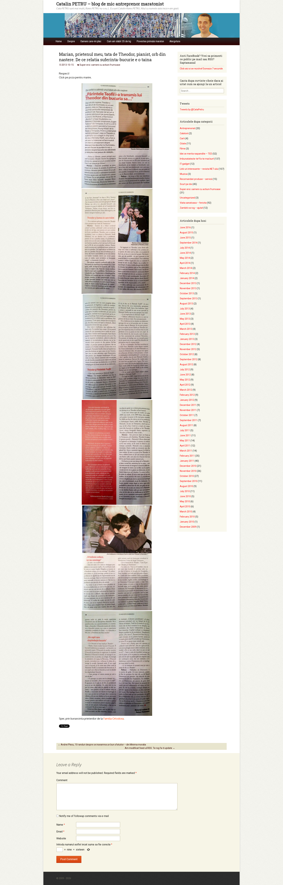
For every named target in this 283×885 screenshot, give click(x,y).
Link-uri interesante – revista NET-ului (199, 169)
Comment (61, 780)
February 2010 (187, 516)
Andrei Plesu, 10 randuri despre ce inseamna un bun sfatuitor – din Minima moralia (102, 744)
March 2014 (186, 268)
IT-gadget (185, 164)
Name (60, 824)
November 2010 (188, 471)
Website (61, 838)
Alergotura (175, 41)
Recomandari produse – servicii (196, 179)
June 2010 (185, 496)
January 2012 (187, 400)
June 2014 (185, 253)
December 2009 (188, 526)
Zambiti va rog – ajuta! (191, 208)
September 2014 (188, 242)
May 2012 (185, 379)
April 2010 (185, 506)
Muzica (183, 174)
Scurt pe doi (186, 184)
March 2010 (186, 511)
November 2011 (188, 410)
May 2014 (185, 258)
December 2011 (188, 405)
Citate (183, 143)
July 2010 (185, 491)
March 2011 (186, 450)
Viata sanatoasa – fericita (193, 202)
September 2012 (188, 359)
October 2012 (187, 354)
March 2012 (186, 389)
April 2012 (185, 384)
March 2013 (186, 329)
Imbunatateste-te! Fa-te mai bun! (197, 158)
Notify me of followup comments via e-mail (84, 816)
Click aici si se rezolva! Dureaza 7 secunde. (201, 68)
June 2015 (185, 237)
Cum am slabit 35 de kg (119, 41)
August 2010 (186, 486)
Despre (71, 41)
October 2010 (187, 476)
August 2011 (186, 425)
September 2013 (188, 298)
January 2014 (187, 278)
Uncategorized (187, 197)
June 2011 (185, 435)
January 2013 (187, 339)
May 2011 (185, 440)
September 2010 (188, 481)
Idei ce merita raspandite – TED (196, 153)
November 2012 (188, 349)
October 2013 (187, 293)
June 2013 (185, 313)
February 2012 (187, 395)
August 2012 (186, 364)
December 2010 (188, 466)
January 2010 (187, 521)
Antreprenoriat (187, 128)
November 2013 (188, 288)
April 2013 (185, 324)
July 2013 (185, 308)
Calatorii (184, 133)
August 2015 (186, 232)
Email (60, 831)
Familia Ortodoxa (113, 718)
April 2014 (185, 263)
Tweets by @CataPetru (192, 109)
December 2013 (188, 283)
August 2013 (186, 303)
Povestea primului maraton (150, 41)
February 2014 (187, 273)
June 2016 (185, 227)
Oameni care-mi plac (90, 41)
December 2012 (188, 344)
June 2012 (185, 374)
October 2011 (187, 415)
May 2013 (185, 318)
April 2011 (185, 445)
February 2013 (187, 334)
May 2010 (185, 501)
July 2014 (185, 247)
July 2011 (185, 430)
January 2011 (187, 461)
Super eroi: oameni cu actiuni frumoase (100, 64)
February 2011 (187, 455)
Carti (182, 138)
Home (59, 41)
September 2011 (188, 420)
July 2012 (185, 369)
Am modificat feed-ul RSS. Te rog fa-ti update (150, 748)
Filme (182, 148)
